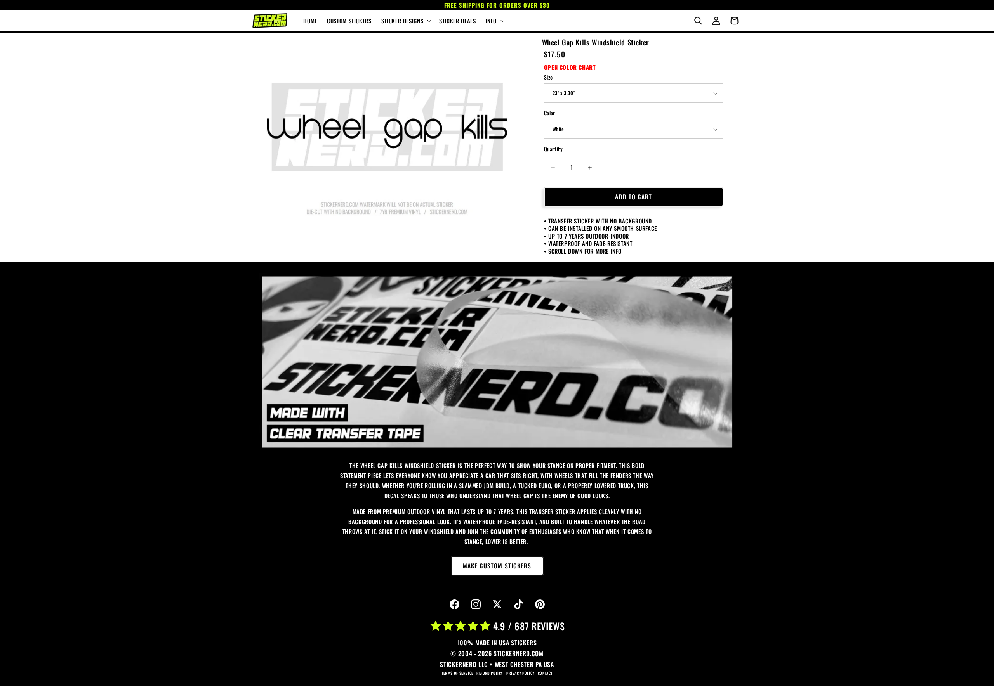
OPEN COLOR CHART (570, 67)
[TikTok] (518, 604)
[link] (497, 362)
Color (549, 113)
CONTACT (545, 673)
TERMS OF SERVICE (457, 673)
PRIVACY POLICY (520, 673)
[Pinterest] (539, 604)
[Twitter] (497, 604)
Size (548, 77)
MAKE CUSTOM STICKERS (497, 565)
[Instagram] (475, 604)
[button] (405, 20)
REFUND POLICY (489, 673)
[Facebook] (454, 604)
